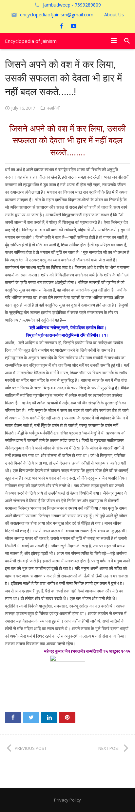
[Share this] (13, 717)
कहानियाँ (53, 108)
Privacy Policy (67, 800)
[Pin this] (67, 717)
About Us (114, 14)
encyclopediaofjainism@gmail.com (56, 14)
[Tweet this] (31, 717)
